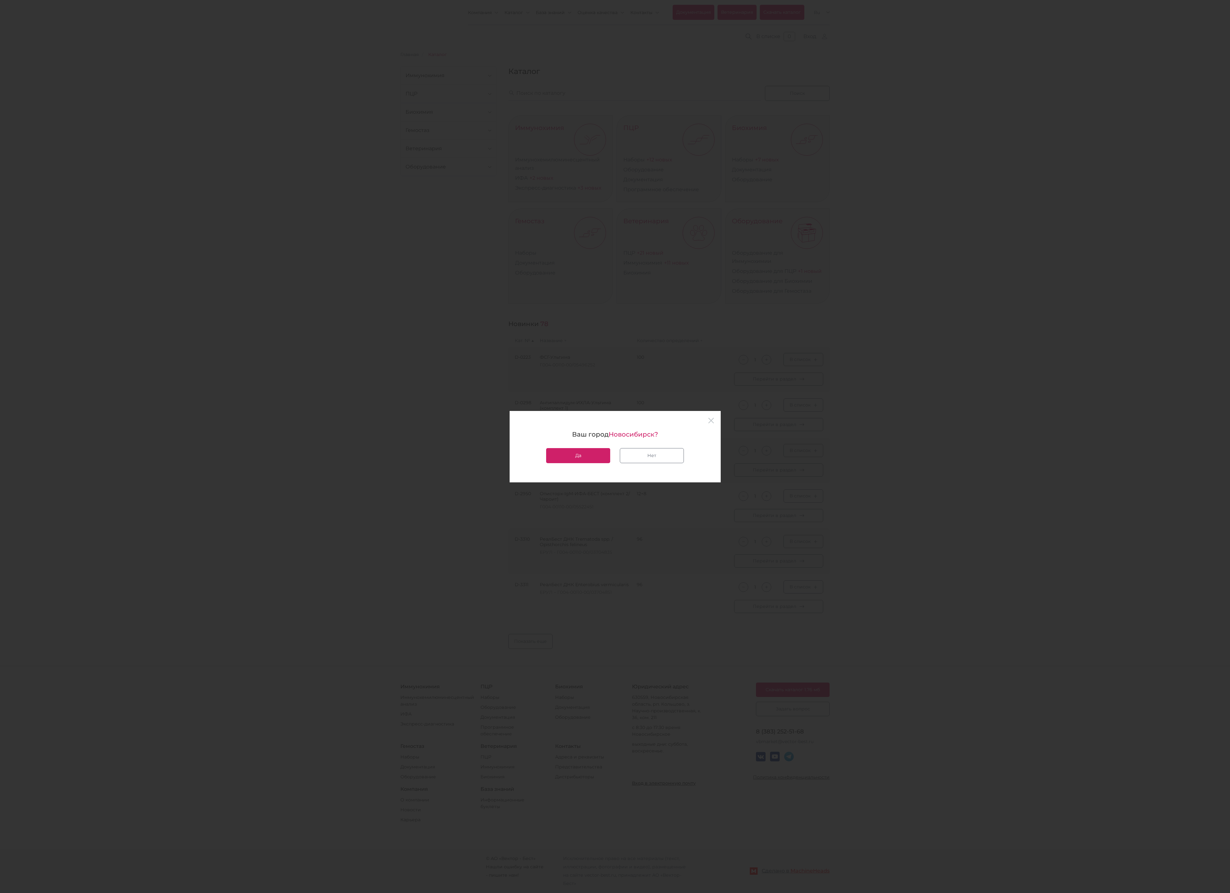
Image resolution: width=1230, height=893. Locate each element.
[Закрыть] (711, 420)
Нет (651, 455)
